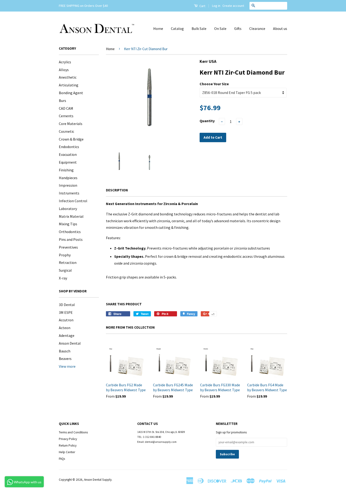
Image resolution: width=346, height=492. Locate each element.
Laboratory (68, 208)
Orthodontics (70, 231)
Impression (68, 185)
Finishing (66, 170)
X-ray (63, 278)
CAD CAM (66, 108)
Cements (66, 115)
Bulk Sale (199, 28)
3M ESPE (66, 312)
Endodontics (69, 146)
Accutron (66, 320)
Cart (202, 6)
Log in (216, 6)
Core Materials (70, 123)
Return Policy (67, 446)
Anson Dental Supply (98, 480)
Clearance (257, 28)
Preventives (68, 247)
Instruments (69, 193)
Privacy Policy (68, 439)
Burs (62, 100)
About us (280, 28)
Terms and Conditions (73, 432)
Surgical (65, 270)
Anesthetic (67, 77)
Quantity (207, 120)
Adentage (66, 335)
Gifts (237, 28)
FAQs (62, 459)
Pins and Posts (71, 239)
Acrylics (65, 62)
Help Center (67, 452)
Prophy (65, 255)
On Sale (220, 28)
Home (158, 28)
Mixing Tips (68, 224)
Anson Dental (70, 343)
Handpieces (68, 177)
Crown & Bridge (71, 139)
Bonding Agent (71, 92)
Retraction (67, 262)
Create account (233, 6)
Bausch (64, 351)
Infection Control (73, 200)
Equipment (68, 162)
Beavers (65, 358)
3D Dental (67, 304)
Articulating (68, 85)
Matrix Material (71, 216)
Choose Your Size (214, 83)
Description (117, 190)
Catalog (177, 28)
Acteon (64, 327)
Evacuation (68, 154)
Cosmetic (66, 131)
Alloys (64, 69)
